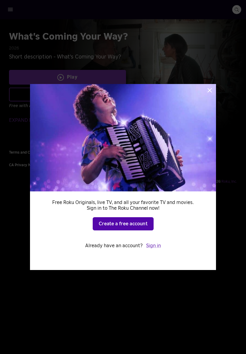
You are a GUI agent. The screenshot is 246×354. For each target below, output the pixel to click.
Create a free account (123, 223)
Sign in (153, 245)
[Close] (209, 90)
